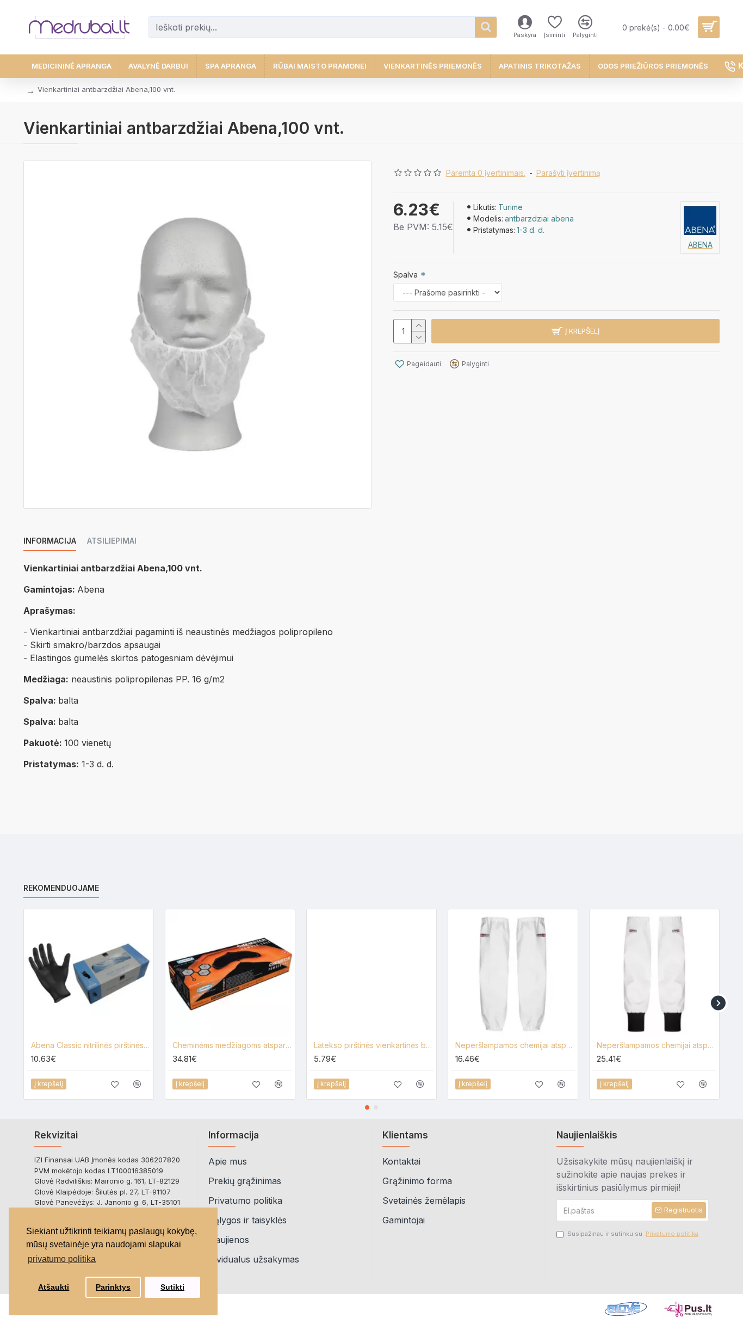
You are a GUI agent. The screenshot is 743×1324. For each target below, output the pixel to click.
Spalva (405, 274)
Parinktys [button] (113, 1287)
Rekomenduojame (61, 887)
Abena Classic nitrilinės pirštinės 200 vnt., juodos (91, 1045)
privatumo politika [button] (62, 1259)
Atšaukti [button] (53, 1287)
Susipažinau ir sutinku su (632, 1233)
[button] (24, 1002)
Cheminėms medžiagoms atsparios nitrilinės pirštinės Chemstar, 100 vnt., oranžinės (232, 1045)
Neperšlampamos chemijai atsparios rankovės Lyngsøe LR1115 (515, 1045)
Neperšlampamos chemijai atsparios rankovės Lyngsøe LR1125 (656, 1045)
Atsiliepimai (112, 540)
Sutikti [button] (172, 1287)
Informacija (49, 540)
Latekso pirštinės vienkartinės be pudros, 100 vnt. (374, 1045)
